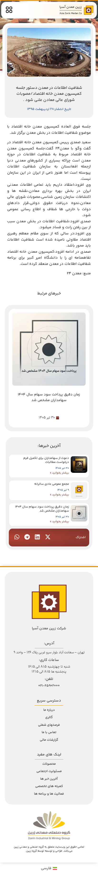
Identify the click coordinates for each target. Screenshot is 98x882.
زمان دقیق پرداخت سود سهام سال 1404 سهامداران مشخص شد (42, 508)
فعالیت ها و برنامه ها (49, 794)
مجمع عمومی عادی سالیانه (51, 484)
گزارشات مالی (49, 740)
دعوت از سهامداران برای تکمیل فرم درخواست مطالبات (46, 460)
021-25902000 (49, 685)
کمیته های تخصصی (49, 786)
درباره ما (49, 710)
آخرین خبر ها (49, 779)
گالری (49, 717)
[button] (47, 536)
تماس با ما (49, 732)
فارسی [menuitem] (46, 868)
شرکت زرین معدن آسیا (49, 628)
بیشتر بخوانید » (59, 473)
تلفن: (49, 679)
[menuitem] (49, 868)
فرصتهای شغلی (49, 725)
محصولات (49, 764)
